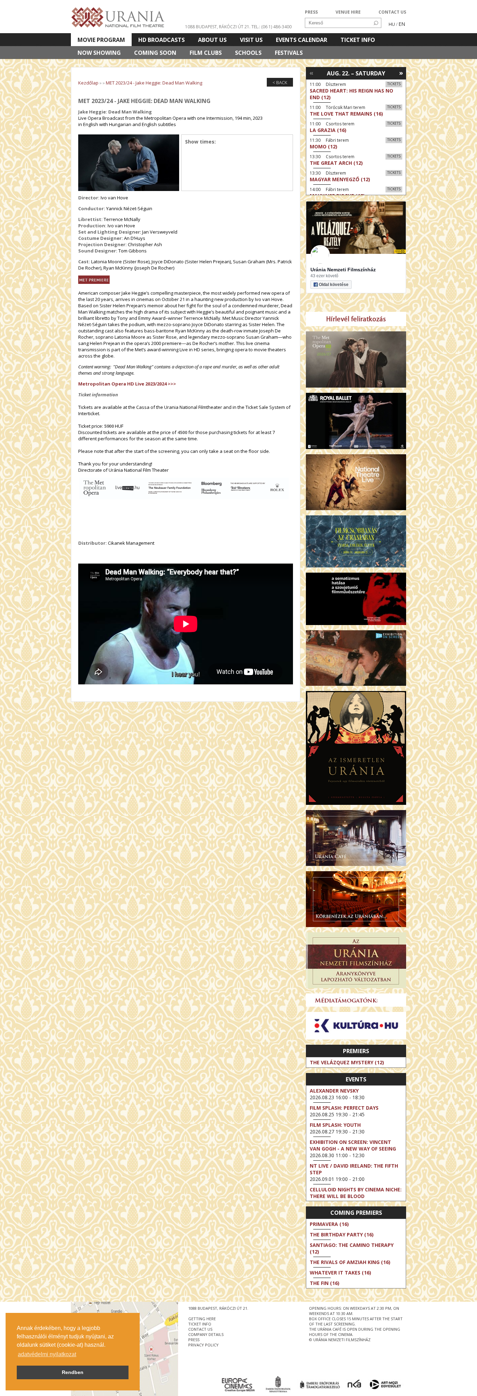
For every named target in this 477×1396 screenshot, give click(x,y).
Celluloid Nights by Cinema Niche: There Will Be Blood (356, 1192)
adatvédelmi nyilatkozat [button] (47, 1354)
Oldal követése (333, 284)
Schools (248, 53)
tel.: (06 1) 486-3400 (271, 27)
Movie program (101, 40)
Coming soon (155, 53)
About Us (212, 40)
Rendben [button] (72, 1372)
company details (205, 1334)
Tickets (394, 83)
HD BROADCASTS (161, 40)
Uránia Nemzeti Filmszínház (343, 269)
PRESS (311, 12)
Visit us (251, 40)
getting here (202, 1318)
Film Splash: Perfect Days (344, 1107)
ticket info (199, 1324)
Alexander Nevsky (334, 1090)
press (193, 1339)
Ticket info (357, 40)
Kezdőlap (88, 83)
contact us (200, 1329)
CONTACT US (392, 12)
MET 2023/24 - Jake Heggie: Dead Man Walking (154, 83)
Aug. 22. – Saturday (356, 73)
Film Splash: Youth (335, 1125)
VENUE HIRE (348, 12)
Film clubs (206, 53)
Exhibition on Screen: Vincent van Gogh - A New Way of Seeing (353, 1145)
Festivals (289, 53)
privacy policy (203, 1344)
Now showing (99, 53)
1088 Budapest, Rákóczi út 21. (217, 27)
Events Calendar (301, 40)
